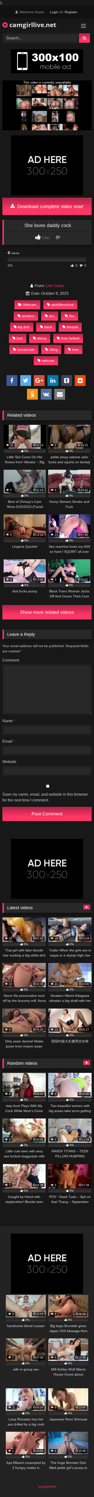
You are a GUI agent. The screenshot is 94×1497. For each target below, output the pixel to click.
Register (71, 12)
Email (8, 741)
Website (9, 762)
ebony (42, 338)
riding (53, 349)
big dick (23, 327)
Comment (10, 660)
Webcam (29, 305)
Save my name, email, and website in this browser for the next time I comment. (45, 797)
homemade (25, 349)
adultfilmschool (62, 305)
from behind (70, 338)
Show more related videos (47, 612)
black (48, 327)
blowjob (72, 327)
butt (19, 338)
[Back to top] (79, 1483)
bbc (71, 316)
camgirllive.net (32, 24)
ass (51, 316)
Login (54, 12)
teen (75, 349)
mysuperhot (47, 1486)
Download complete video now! (50, 206)
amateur (28, 316)
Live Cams (55, 286)
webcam (48, 360)
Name (8, 721)
